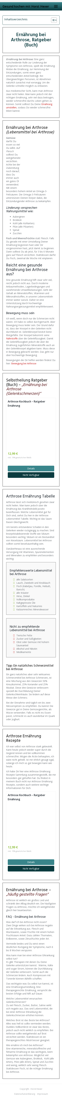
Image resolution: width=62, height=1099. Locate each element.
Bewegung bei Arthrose (23, 363)
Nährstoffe (12, 338)
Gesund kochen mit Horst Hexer (25, 6)
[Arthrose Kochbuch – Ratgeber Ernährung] (31, 429)
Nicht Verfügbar (31, 475)
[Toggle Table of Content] (52, 20)
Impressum (42, 1094)
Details (31, 468)
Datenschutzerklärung (24, 1094)
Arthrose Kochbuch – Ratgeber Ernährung (26, 403)
